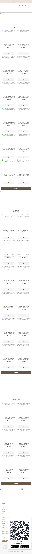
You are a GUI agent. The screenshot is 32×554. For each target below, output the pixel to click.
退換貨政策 (4, 523)
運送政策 (4, 517)
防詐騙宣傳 (4, 521)
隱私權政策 (4, 525)
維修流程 (4, 519)
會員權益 (4, 509)
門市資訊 (4, 511)
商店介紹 (4, 507)
